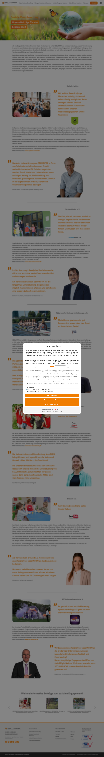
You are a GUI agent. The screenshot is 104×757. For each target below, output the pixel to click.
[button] (52, 400)
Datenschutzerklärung (60, 365)
